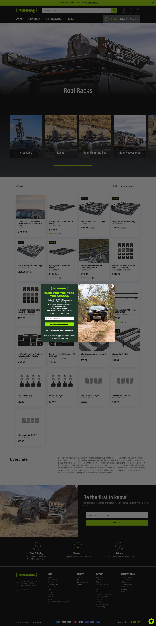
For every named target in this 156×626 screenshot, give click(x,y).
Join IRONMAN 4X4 (59, 324)
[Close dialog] (112, 286)
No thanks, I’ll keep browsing (59, 330)
